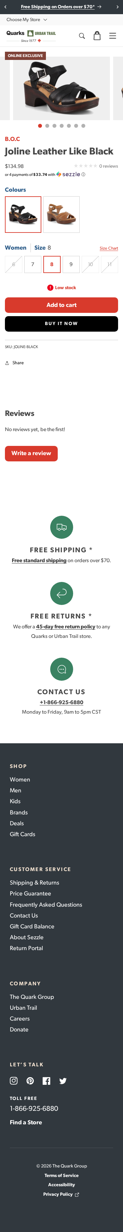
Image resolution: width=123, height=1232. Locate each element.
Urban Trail (23, 1007)
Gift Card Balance (32, 926)
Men (15, 790)
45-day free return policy (65, 626)
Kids (15, 801)
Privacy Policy (58, 1194)
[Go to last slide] (5, 7)
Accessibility (61, 1185)
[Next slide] (117, 7)
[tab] (40, 126)
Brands (19, 812)
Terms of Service (62, 1175)
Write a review (31, 453)
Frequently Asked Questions (46, 904)
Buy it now (61, 323)
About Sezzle (27, 937)
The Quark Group (32, 996)
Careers (20, 1018)
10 (93, 267)
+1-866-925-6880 (61, 702)
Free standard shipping (39, 560)
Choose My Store (23, 19)
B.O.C (12, 139)
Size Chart (109, 248)
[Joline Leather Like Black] (23, 214)
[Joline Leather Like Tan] (61, 214)
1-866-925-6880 (34, 1108)
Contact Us (24, 915)
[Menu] (112, 36)
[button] (97, 36)
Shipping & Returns (34, 882)
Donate (19, 1029)
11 (112, 267)
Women (20, 779)
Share (18, 363)
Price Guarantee (30, 893)
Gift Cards (22, 834)
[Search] (81, 36)
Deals (17, 823)
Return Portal (26, 948)
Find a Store (26, 1122)
